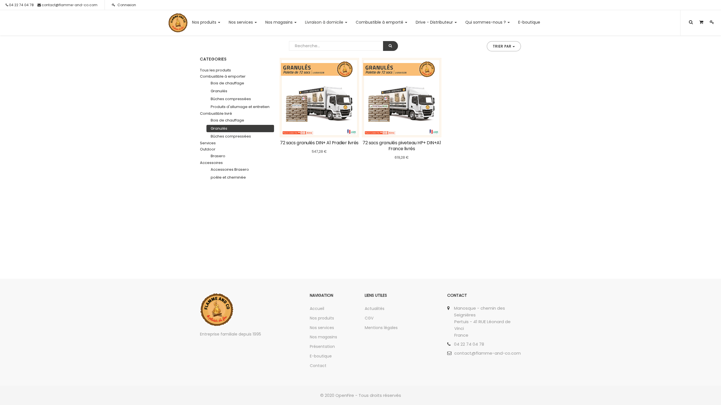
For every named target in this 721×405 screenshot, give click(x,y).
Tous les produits (215, 70)
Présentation (322, 346)
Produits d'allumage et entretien (240, 106)
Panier (348, 132)
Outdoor (207, 149)
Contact (318, 365)
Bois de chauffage (227, 83)
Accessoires (211, 162)
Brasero (218, 156)
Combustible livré (216, 113)
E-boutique (321, 356)
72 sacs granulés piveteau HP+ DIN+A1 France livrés (401, 146)
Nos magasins (323, 337)
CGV (369, 318)
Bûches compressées (231, 99)
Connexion (126, 5)
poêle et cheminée (228, 177)
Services (208, 143)
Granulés (219, 91)
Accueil (317, 308)
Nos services (322, 327)
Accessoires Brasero (230, 169)
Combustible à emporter (223, 76)
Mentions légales (381, 327)
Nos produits (322, 318)
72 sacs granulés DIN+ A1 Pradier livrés (319, 143)
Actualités (374, 308)
